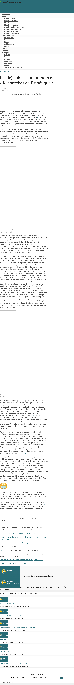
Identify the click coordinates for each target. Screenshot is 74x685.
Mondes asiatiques (11, 21)
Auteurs (7, 59)
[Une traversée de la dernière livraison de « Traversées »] (4, 625)
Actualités (6, 14)
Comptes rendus (8, 36)
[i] (37, 117)
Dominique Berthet (7, 560)
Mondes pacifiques (11, 31)
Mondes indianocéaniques (14, 27)
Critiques (12, 615)
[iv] (45, 504)
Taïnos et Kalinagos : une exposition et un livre (14, 606)
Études (4, 16)
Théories (26, 615)
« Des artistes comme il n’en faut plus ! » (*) (13, 618)
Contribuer (8, 61)
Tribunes (5, 50)
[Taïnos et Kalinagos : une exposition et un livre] (4, 601)
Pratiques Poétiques (21, 627)
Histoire (7, 55)
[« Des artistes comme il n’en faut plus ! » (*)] (4, 613)
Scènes (6, 46)
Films (6, 42)
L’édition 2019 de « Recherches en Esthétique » (19, 533)
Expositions (8, 40)
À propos (5, 53)
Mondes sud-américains (13, 33)
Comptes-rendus (4, 604)
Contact (7, 65)
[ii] (34, 415)
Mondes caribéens (11, 23)
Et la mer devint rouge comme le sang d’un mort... (15, 654)
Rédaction (8, 57)
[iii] (26, 453)
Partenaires (8, 63)
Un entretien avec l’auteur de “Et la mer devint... (14, 642)
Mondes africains (10, 19)
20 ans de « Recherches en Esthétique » (16, 543)
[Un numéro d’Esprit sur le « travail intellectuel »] (4, 661)
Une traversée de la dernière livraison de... (13, 630)
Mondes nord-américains (13, 29)
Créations (5, 48)
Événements (9, 38)
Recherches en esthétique (23, 560)
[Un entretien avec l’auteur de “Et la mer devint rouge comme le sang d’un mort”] (4, 637)
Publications (9, 44)
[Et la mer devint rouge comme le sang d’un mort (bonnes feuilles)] (4, 649)
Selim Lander (6, 90)
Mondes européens (11, 25)
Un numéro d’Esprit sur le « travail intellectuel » (14, 666)
